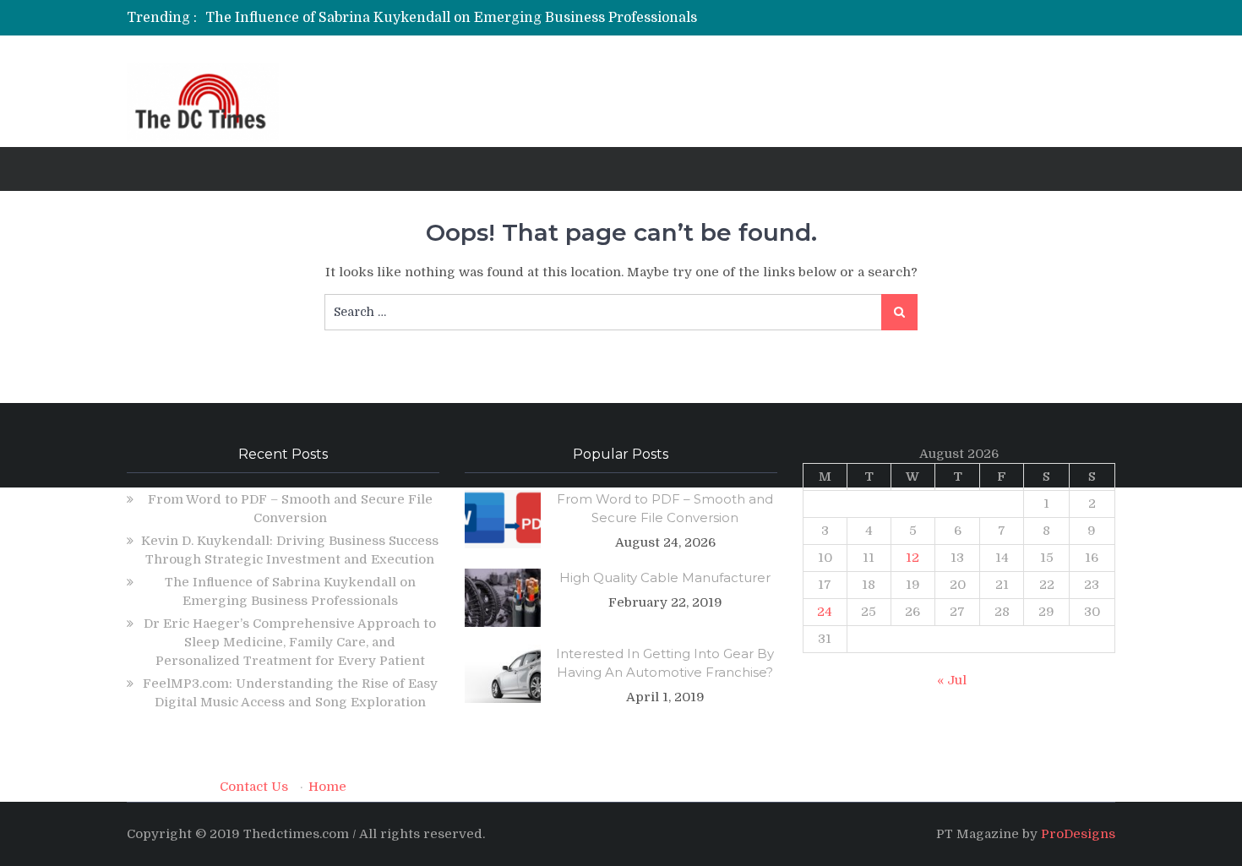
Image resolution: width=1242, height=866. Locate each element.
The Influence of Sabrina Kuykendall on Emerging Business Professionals (451, 17)
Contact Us (254, 786)
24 (824, 611)
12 (912, 557)
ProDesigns (1078, 833)
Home (327, 786)
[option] (462, 17)
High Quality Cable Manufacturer (665, 577)
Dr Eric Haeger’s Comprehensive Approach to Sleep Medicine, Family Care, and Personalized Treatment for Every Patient (290, 642)
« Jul (952, 680)
